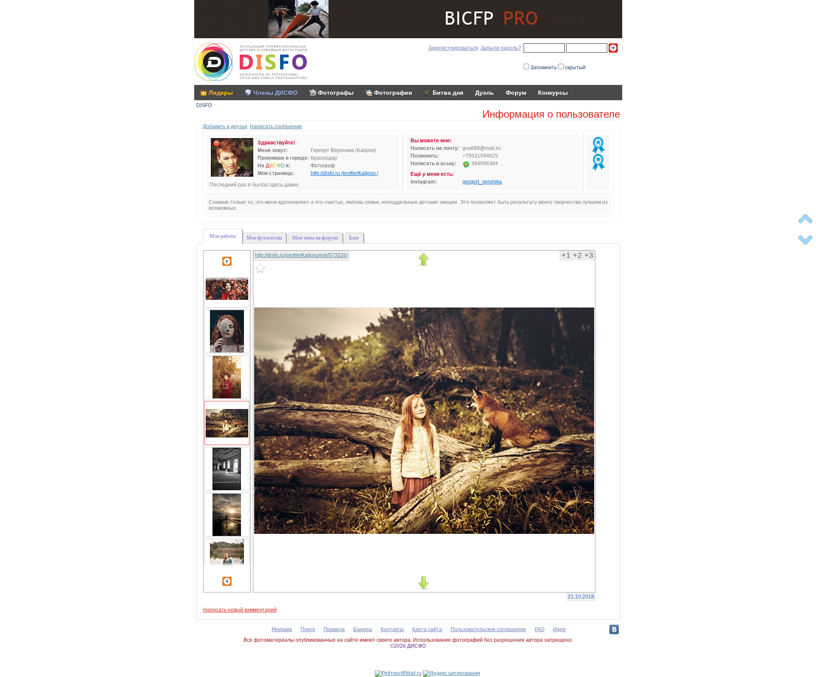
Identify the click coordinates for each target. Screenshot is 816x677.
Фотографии (393, 92)
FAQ (539, 629)
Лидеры (221, 92)
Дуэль (484, 92)
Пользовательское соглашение (488, 629)
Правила (334, 629)
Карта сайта (427, 629)
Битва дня (448, 92)
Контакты (392, 629)
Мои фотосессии (264, 238)
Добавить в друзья (225, 127)
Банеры (362, 629)
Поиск (307, 629)
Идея (559, 629)
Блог (354, 238)
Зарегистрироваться (453, 48)
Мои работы (223, 236)
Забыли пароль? (501, 48)
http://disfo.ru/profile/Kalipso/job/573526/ (301, 255)
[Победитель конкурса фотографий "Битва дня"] (598, 145)
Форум (516, 92)
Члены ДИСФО (275, 92)
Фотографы (336, 92)
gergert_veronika (482, 182)
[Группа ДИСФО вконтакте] (614, 629)
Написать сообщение (276, 127)
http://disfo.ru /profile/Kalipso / (344, 173)
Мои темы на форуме (315, 238)
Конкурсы (553, 92)
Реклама (282, 629)
